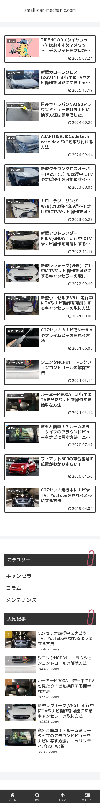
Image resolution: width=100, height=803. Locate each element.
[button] (89, 750)
